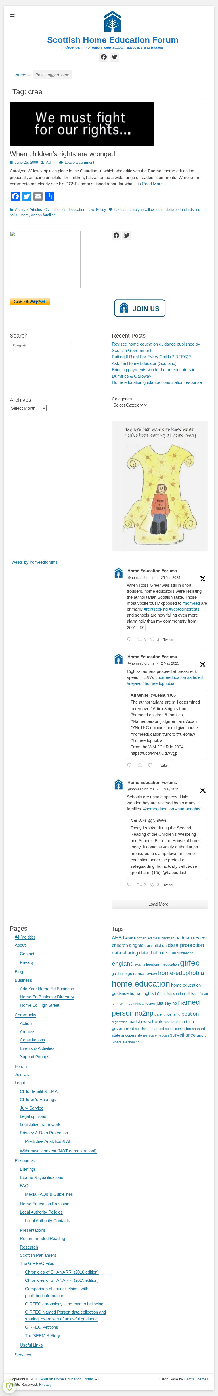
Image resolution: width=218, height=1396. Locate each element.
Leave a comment (79, 162)
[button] (45, 259)
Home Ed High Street (39, 1005)
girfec (190, 962)
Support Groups (34, 1056)
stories (142, 1035)
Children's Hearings (38, 1099)
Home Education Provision (44, 1203)
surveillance (183, 1035)
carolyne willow (142, 209)
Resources (25, 1160)
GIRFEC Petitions (41, 1327)
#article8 (195, 677)
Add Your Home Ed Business (47, 988)
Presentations (32, 1230)
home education (141, 983)
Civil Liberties (55, 209)
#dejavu (134, 683)
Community (25, 1014)
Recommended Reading (42, 1238)
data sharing (125, 953)
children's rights (127, 945)
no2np (144, 1013)
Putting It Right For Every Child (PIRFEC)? (151, 356)
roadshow (137, 1021)
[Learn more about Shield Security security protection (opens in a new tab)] (9, 1386)
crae (160, 209)
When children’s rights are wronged (62, 154)
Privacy (27, 962)
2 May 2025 (170, 663)
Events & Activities (37, 1048)
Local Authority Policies (41, 1212)
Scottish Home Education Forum (113, 40)
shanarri (198, 1029)
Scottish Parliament (38, 1255)
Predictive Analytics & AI (47, 1141)
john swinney (122, 1003)
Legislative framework (40, 1124)
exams (140, 964)
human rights (142, 993)
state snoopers (124, 1035)
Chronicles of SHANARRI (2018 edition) (62, 1272)
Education (77, 209)
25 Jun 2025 (170, 578)
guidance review (142, 973)
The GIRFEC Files (37, 1263)
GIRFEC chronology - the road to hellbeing (64, 1303)
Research (29, 1247)
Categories (122, 398)
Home (22, 74)
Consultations (32, 1039)
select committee (178, 1029)
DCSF (165, 953)
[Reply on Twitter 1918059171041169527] (130, 885)
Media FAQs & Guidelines (49, 1194)
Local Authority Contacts (47, 1220)
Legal (20, 1082)
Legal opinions (33, 1116)
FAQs (25, 1185)
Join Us (22, 1074)
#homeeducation (170, 677)
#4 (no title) (25, 937)
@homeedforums (140, 578)
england (123, 963)
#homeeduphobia (158, 683)
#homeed (191, 603)
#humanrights (187, 808)
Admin (51, 162)
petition (190, 1014)
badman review (190, 937)
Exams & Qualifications (41, 1177)
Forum (21, 1066)
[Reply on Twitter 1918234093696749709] (130, 766)
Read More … (155, 183)
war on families (43, 215)
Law (90, 209)
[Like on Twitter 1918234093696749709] (152, 766)
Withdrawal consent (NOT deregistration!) (58, 1151)
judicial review (144, 1003)
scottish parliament (149, 1029)
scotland (171, 1022)
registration (119, 1022)
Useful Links (31, 1345)
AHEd (118, 938)
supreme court (159, 1035)
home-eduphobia (181, 972)
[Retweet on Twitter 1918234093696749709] (141, 766)
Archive (21, 209)
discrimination (183, 953)
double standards (180, 209)
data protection (186, 945)
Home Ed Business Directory (47, 997)
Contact (27, 953)
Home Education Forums (152, 570)
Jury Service (31, 1108)
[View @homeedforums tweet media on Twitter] (142, 627)
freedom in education (162, 964)
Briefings (28, 1169)
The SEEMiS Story (42, 1335)
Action (26, 1023)
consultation (155, 945)
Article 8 (154, 938)
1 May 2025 (170, 789)
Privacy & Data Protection (44, 1132)
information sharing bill (172, 993)
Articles (36, 209)
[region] (58, 259)
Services (23, 1354)
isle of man (199, 993)
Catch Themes (196, 1379)
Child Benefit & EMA (39, 1091)
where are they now (127, 1042)
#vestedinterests (184, 609)
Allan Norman (135, 938)
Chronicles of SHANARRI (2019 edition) (62, 1280)
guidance (119, 974)
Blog (19, 971)
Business (23, 980)
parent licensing (167, 1014)
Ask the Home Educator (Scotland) (144, 363)
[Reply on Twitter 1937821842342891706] (130, 640)
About (20, 945)
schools (155, 1021)
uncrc (24, 215)
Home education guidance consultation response (157, 382)
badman (120, 209)
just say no (167, 1003)
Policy (101, 209)
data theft (149, 953)
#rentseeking (156, 609)
